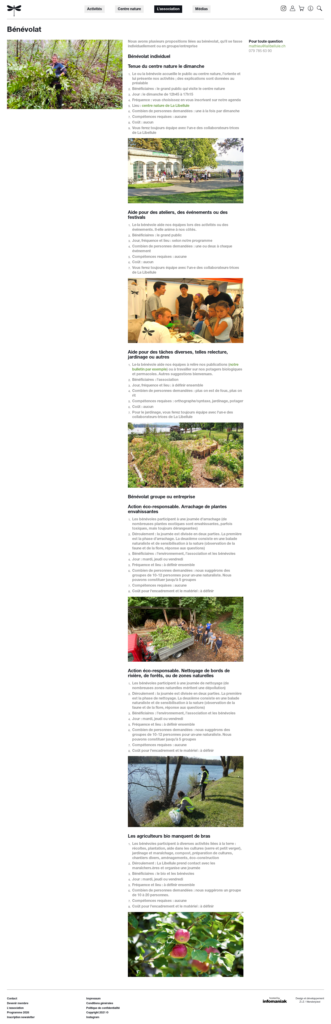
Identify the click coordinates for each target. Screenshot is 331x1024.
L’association (168, 9)
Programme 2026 (18, 1012)
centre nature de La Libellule (165, 106)
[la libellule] (14, 11)
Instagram (92, 1017)
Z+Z (301, 1002)
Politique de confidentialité (103, 1008)
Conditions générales (99, 1003)
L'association (15, 1008)
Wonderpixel (313, 1002)
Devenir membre (17, 1003)
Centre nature (129, 9)
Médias (201, 9)
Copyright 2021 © (97, 1012)
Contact (12, 998)
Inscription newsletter (21, 1017)
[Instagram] (283, 8)
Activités (94, 9)
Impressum (93, 998)
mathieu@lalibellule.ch (267, 46)
